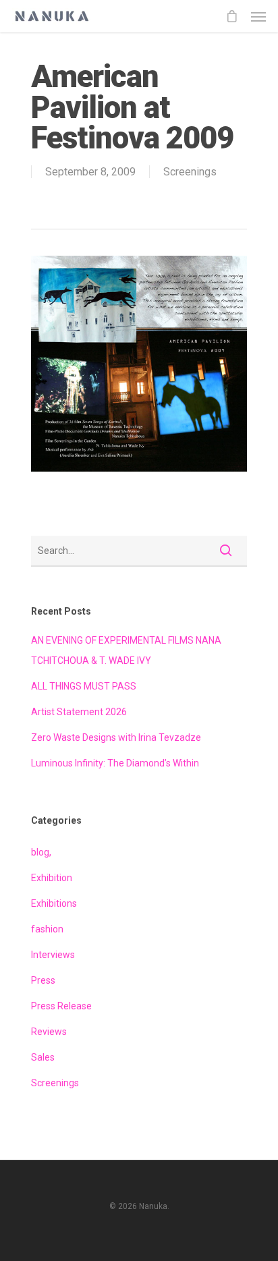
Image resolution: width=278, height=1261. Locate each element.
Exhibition (51, 877)
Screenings (190, 171)
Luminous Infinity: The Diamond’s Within (115, 763)
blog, (41, 852)
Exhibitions (54, 903)
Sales (43, 1057)
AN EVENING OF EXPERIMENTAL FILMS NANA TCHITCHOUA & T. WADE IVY (126, 650)
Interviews (53, 954)
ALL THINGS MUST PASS (83, 686)
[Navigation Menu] (258, 16)
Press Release (61, 1006)
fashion (47, 929)
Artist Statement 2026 (79, 711)
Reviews (49, 1031)
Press (43, 980)
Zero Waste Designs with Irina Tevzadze (116, 737)
